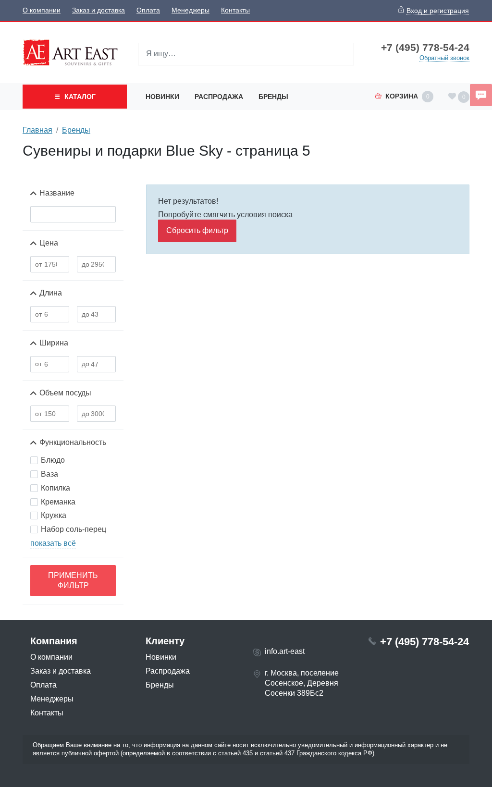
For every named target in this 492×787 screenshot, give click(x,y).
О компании (42, 10)
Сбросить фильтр (197, 230)
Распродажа (219, 96)
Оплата (148, 10)
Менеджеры (190, 10)
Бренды (273, 96)
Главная (37, 130)
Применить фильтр (73, 580)
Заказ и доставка (98, 10)
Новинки (162, 96)
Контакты (235, 10)
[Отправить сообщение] (481, 95)
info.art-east (285, 651)
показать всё (53, 543)
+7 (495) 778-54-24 (425, 47)
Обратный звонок (444, 57)
